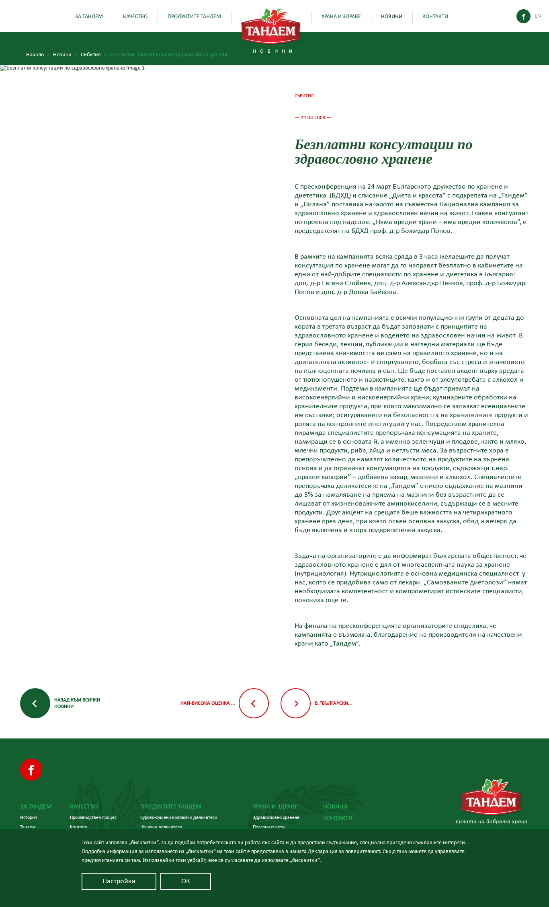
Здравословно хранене (276, 817)
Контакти (435, 16)
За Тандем (89, 16)
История (28, 817)
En (538, 16)
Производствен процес (93, 817)
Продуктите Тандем (194, 16)
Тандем (27, 827)
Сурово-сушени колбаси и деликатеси (178, 817)
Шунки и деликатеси (161, 827)
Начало (38, 55)
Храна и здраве (341, 16)
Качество (135, 16)
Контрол (78, 827)
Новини (391, 16)
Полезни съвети (269, 827)
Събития (94, 55)
